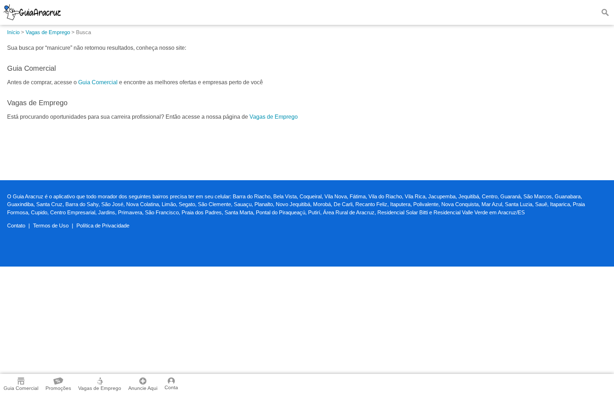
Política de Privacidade (102, 225)
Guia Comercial (98, 82)
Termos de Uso (51, 225)
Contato (16, 225)
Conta (171, 387)
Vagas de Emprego (273, 117)
